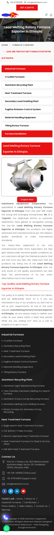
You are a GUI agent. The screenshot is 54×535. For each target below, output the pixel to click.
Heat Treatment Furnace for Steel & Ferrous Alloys (27, 442)
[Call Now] (6, 514)
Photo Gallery (9, 506)
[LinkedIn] (17, 491)
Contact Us (41, 506)
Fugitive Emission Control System (23, 109)
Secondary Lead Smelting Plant (22, 101)
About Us (30, 498)
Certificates (30, 502)
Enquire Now (27, 199)
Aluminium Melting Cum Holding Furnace (24, 404)
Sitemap (6, 509)
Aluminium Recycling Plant (19, 85)
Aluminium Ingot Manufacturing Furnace (24, 385)
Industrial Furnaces (15, 68)
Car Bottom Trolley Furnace (18, 430)
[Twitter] (10, 491)
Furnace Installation (15, 133)
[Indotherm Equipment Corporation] (10, 15)
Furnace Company (23, 45)
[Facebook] (4, 491)
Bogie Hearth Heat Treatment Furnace (23, 425)
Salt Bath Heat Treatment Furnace (21, 449)
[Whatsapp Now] (6, 528)
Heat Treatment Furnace (18, 93)
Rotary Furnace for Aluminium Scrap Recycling (22, 411)
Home (5, 45)
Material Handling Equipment (20, 117)
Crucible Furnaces (15, 76)
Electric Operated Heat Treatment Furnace (26, 436)
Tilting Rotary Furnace (17, 125)
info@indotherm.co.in (37, 2)
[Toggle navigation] (51, 15)
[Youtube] (23, 491)
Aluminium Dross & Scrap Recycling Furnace (26, 398)
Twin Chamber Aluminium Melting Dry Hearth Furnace (27, 392)
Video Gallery (26, 506)
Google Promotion (27, 527)
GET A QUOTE (27, 7)
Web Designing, (41, 524)
